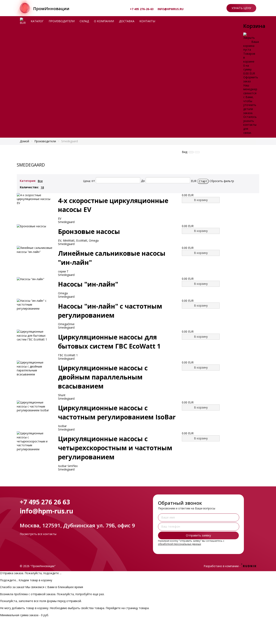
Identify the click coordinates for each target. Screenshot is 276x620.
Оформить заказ (250, 79)
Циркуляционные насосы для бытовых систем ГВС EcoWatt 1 (109, 341)
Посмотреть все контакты (38, 534)
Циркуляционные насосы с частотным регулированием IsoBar (117, 412)
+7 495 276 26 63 (45, 501)
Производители (62, 21)
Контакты (147, 21)
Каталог (37, 21)
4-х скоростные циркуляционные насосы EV (113, 205)
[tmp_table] (191, 152)
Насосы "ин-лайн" (88, 284)
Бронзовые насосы (89, 231)
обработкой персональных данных (179, 544)
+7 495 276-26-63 (142, 9)
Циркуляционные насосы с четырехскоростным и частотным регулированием (115, 447)
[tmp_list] (197, 152)
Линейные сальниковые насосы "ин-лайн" (111, 258)
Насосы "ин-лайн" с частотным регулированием (110, 310)
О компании (104, 21)
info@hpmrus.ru (170, 9)
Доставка (126, 21)
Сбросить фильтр (222, 181)
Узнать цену (241, 8)
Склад (84, 21)
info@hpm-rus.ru (46, 511)
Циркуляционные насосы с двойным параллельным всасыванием (103, 376)
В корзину (201, 200)
